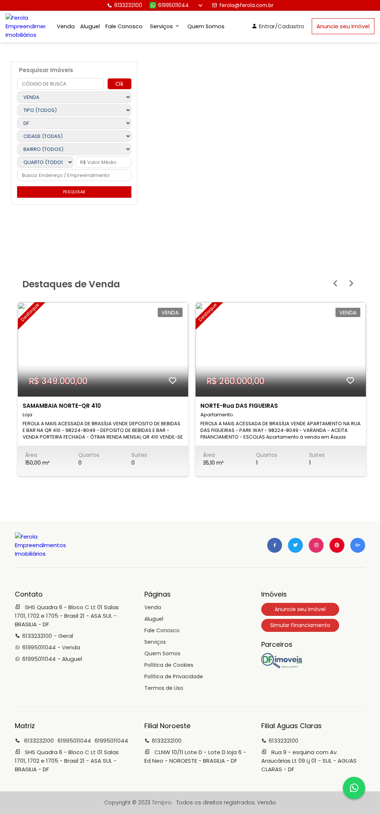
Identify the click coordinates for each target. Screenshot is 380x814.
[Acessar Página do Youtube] (337, 545)
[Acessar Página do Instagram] (316, 545)
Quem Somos (206, 26)
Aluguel (90, 26)
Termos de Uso (163, 688)
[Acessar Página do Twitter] (295, 545)
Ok (119, 84)
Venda (66, 26)
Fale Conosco (123, 26)
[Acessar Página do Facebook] (274, 545)
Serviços (155, 642)
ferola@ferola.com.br (246, 5)
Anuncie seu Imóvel (343, 26)
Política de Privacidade (173, 676)
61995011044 (173, 5)
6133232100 (128, 5)
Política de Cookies (168, 665)
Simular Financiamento (300, 625)
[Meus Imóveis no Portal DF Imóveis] (281, 666)
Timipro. (162, 802)
